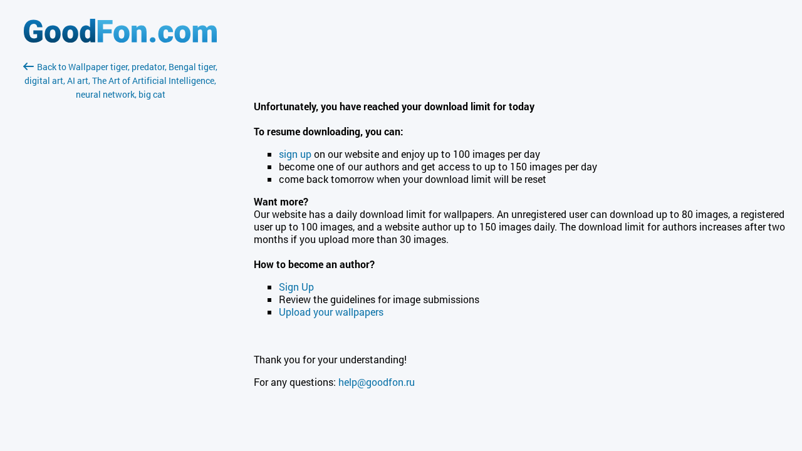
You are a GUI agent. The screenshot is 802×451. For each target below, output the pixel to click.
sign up (295, 153)
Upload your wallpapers (331, 311)
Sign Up (296, 286)
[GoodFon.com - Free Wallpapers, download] (120, 39)
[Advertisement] (120, 250)
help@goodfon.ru (376, 381)
